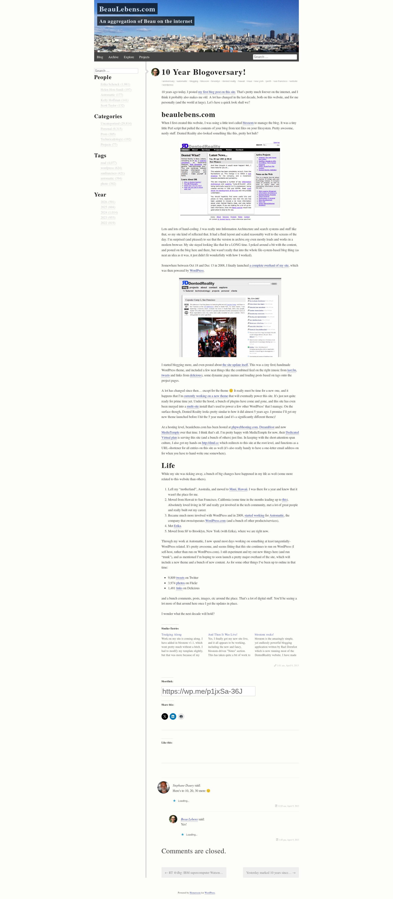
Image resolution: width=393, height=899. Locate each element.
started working (254, 515)
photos (180, 583)
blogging (194, 81)
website (293, 81)
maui (249, 81)
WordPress (197, 270)
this (284, 499)
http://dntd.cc (210, 442)
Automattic (277, 515)
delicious (195, 375)
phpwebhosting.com (245, 427)
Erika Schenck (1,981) (115, 84)
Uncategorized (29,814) (116, 123)
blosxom (205, 81)
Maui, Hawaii (238, 489)
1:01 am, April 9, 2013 (288, 665)
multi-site (193, 406)
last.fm (291, 370)
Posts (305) (108, 134)
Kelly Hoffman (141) (114, 100)
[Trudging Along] (184, 644)
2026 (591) (108, 202)
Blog (100, 57)
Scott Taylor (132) (112, 105)
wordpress (168, 85)
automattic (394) (111, 178)
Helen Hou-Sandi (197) (116, 89)
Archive (113, 57)
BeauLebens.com (127, 8)
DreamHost (266, 427)
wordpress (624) (111, 168)
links (179, 588)
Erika (177, 525)
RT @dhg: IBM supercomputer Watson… (194, 872)
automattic (182, 81)
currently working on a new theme (206, 396)
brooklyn (215, 81)
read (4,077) (109, 162)
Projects (144, 57)
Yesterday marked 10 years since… (271, 872)
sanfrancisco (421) (113, 173)
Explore (129, 57)
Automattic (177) (112, 94)
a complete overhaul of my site (269, 265)
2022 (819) (108, 222)
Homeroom (195, 892)
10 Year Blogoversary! (203, 72)
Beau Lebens (189, 819)
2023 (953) (108, 217)
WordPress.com (215, 520)
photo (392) (108, 183)
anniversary (169, 81)
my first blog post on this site (216, 92)
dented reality (229, 81)
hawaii (241, 81)
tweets (165, 375)
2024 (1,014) (109, 212)
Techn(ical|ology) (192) (116, 139)
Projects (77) (109, 144)
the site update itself (235, 364)
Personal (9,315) (111, 128)
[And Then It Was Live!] (231, 644)
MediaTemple (170, 432)
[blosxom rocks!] (278, 644)
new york (259, 81)
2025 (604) (108, 207)
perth (268, 81)
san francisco (280, 81)
